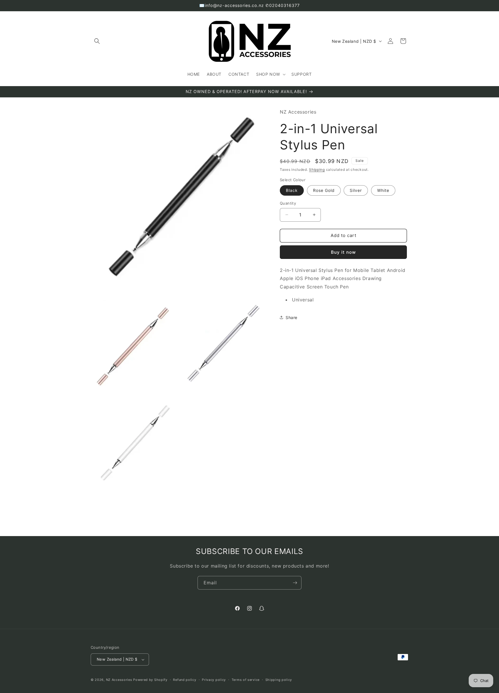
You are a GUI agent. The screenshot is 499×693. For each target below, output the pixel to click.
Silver (356, 190)
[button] (97, 41)
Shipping (317, 169)
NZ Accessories (119, 680)
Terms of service (246, 680)
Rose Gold (324, 190)
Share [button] (291, 317)
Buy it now (343, 252)
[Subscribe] (294, 583)
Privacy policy (214, 680)
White (383, 190)
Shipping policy (278, 680)
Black (292, 190)
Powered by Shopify (150, 680)
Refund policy (184, 680)
